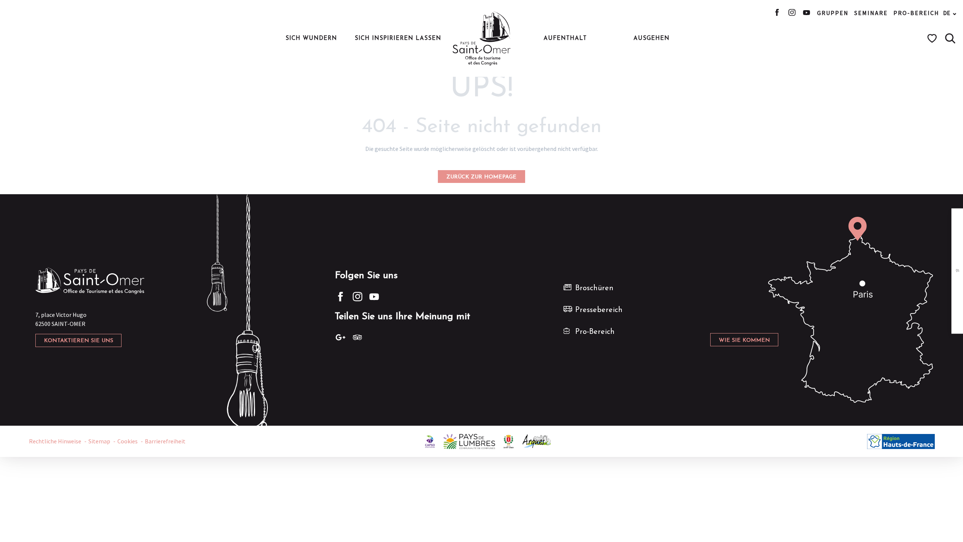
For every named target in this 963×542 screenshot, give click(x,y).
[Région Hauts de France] (901, 440)
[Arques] (537, 440)
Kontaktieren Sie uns (78, 341)
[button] (950, 38)
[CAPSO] (429, 440)
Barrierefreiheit (165, 441)
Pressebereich (599, 310)
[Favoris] (933, 38)
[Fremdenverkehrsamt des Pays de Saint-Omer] (482, 38)
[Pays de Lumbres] (469, 440)
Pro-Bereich (916, 13)
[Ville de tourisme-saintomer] (508, 440)
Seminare (871, 13)
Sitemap (99, 441)
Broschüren (594, 288)
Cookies (127, 441)
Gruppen (833, 13)
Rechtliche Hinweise (55, 441)
